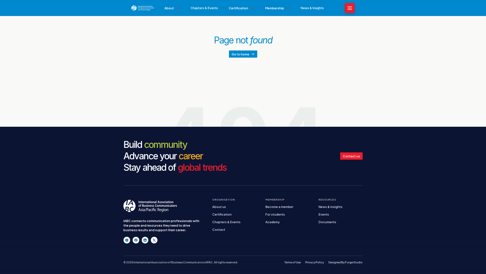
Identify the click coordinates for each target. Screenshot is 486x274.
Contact (218, 229)
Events (324, 214)
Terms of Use (292, 262)
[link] (172, 16)
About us (219, 206)
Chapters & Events (226, 221)
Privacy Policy (314, 262)
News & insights (330, 206)
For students (275, 214)
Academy (272, 221)
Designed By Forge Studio (345, 262)
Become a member (279, 206)
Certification (222, 214)
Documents (327, 221)
